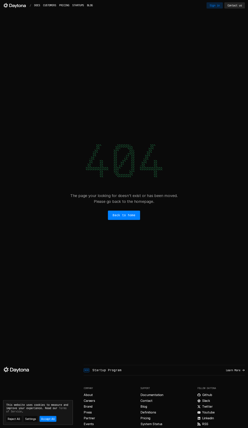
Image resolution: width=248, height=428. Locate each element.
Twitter (207, 406)
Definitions (148, 412)
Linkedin (208, 418)
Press (88, 412)
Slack (206, 401)
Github (207, 395)
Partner (89, 418)
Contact (146, 401)
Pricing (145, 418)
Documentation (151, 395)
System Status (151, 424)
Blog (143, 406)
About (88, 395)
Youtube (208, 412)
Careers (89, 401)
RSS (205, 424)
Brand (88, 406)
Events (89, 424)
